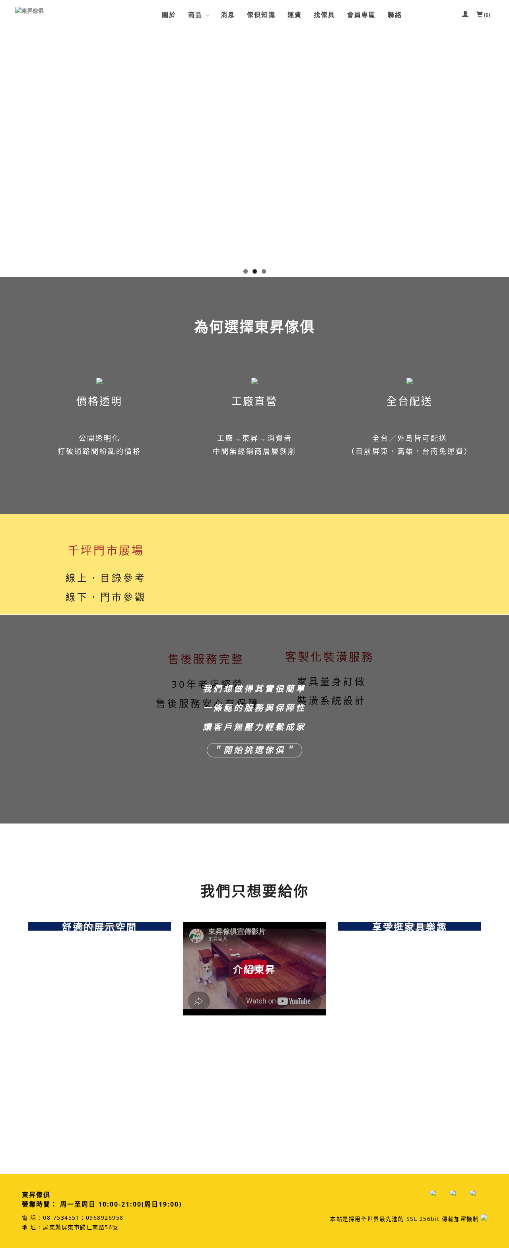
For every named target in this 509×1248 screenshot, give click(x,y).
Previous (6, 151)
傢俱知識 (261, 14)
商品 (195, 14)
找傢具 (324, 14)
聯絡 (395, 14)
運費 (295, 14)
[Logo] (55, 11)
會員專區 (361, 14)
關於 (169, 14)
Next (503, 151)
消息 (228, 14)
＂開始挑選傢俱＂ (254, 750)
